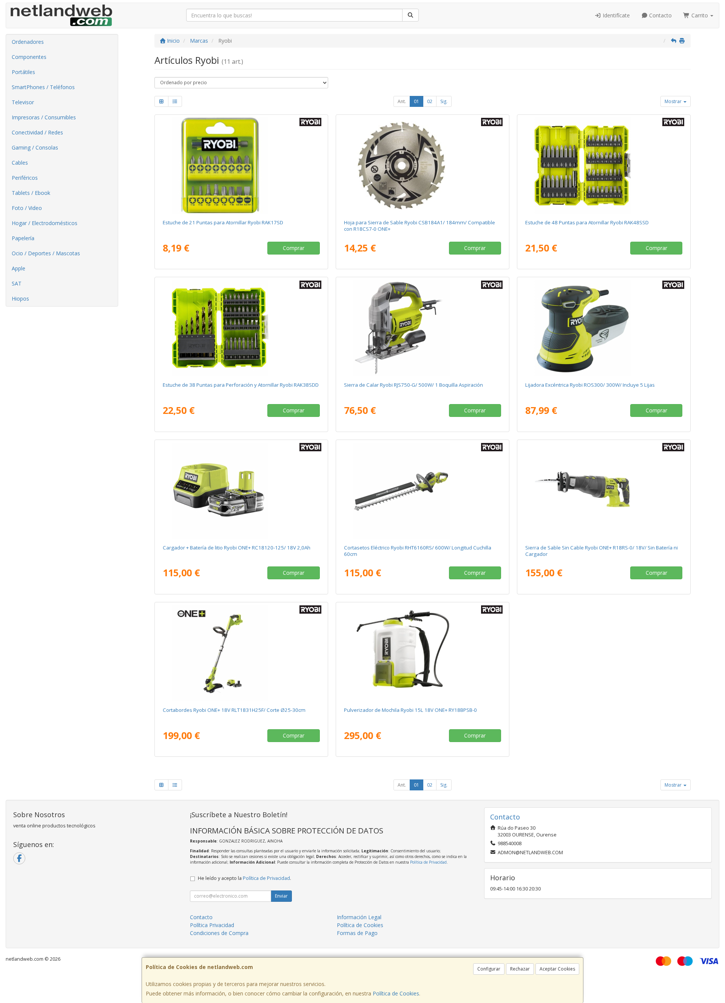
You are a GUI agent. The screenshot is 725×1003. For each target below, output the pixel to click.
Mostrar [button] (674, 101)
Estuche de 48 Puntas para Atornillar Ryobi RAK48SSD (587, 222)
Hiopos (20, 298)
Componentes (29, 56)
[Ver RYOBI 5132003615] (422, 165)
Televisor (23, 102)
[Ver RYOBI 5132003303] (241, 327)
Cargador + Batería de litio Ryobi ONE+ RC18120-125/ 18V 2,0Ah (236, 547)
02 (429, 101)
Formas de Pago (357, 933)
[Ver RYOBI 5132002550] (241, 165)
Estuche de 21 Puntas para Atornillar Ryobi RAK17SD (223, 222)
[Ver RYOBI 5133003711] (241, 653)
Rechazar (520, 969)
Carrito (700, 15)
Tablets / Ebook (31, 192)
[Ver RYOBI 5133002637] (604, 490)
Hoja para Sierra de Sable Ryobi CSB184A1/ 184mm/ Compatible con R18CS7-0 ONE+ (419, 225)
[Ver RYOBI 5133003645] (422, 490)
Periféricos (25, 177)
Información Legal (359, 917)
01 (416, 101)
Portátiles (23, 72)
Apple (18, 268)
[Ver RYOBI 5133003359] (241, 490)
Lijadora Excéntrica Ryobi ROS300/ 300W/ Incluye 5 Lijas (590, 384)
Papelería (23, 238)
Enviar (281, 896)
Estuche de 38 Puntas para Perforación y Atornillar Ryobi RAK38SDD (241, 384)
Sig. (443, 101)
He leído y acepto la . (244, 878)
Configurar (488, 969)
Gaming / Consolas (35, 147)
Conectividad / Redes (37, 132)
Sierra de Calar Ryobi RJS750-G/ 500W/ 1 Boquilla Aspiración (413, 384)
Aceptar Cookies (557, 969)
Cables (20, 162)
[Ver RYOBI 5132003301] (604, 165)
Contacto (660, 15)
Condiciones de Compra (219, 933)
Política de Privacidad (428, 862)
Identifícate (615, 15)
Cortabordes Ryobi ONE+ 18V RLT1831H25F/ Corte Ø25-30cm (234, 710)
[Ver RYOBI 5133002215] (422, 327)
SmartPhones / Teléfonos (43, 87)
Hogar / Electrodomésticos (44, 223)
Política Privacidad (212, 925)
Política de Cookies (396, 993)
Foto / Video (27, 207)
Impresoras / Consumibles (44, 117)
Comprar (293, 248)
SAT (17, 283)
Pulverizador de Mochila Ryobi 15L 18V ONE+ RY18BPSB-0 (410, 710)
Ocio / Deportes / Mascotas (46, 253)
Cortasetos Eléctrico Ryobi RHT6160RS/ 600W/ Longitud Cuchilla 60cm (417, 550)
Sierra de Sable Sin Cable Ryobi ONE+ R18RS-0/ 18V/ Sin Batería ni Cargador (601, 550)
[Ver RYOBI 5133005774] (422, 653)
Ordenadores (28, 41)
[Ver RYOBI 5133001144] (604, 327)
